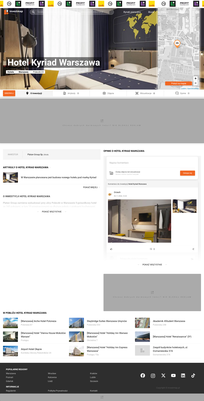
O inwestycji (36, 93)
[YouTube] (173, 376)
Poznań (9, 377)
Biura (151, 12)
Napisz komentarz (119, 162)
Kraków (93, 373)
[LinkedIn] (183, 376)
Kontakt (94, 391)
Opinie (183, 93)
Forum (164, 12)
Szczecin (94, 381)
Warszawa (23, 72)
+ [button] (196, 78)
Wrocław (52, 373)
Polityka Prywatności (58, 391)
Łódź (50, 381)
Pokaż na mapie (178, 83)
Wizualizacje (145, 93)
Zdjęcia (110, 93)
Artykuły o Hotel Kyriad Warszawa (25, 167)
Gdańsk (9, 381)
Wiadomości (182, 12)
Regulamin (11, 391)
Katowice (52, 377)
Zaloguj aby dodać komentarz (133, 258)
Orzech (117, 192)
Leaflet (183, 88)
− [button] (196, 83)
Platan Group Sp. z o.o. (38, 154)
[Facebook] (143, 376)
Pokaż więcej (90, 187)
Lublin (93, 377)
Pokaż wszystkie (52, 211)
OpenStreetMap (193, 88)
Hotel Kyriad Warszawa (137, 184)
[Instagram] (153, 376)
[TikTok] (193, 376)
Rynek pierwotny (132, 12)
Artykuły (71, 93)
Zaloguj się (187, 173)
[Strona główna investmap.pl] (13, 12)
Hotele (10, 72)
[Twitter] (163, 376)
